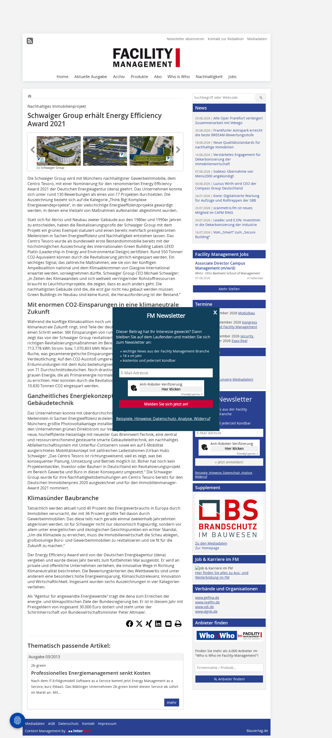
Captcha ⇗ (191, 394)
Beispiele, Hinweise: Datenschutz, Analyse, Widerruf (163, 418)
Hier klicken (171, 389)
